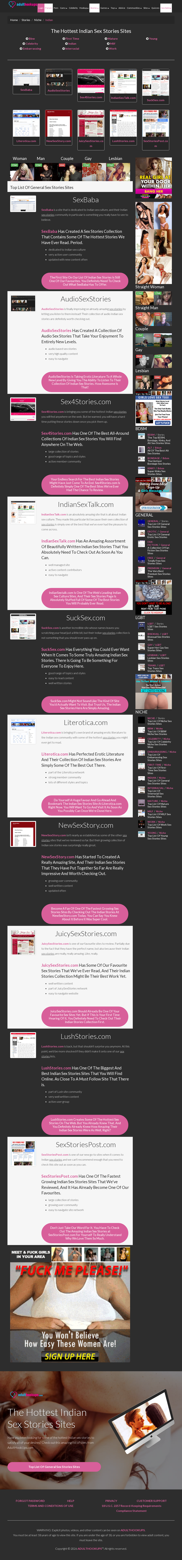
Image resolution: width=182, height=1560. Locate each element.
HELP (70, 1500)
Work (112, 48)
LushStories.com (123, 141)
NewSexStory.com (58, 141)
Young (153, 38)
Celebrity (73, 8)
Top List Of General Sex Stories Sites (54, 1467)
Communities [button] (133, 8)
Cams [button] (63, 8)
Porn (56, 8)
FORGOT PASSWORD (30, 1500)
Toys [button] (113, 8)
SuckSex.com (155, 100)
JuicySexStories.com (55, 943)
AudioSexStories (59, 90)
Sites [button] (145, 8)
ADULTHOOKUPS (133, 1530)
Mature (112, 38)
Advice (122, 8)
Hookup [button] (83, 8)
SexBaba (26, 89)
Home (14, 20)
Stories (26, 20)
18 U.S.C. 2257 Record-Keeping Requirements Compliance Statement (131, 1508)
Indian (49, 20)
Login (41, 8)
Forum (48, 8)
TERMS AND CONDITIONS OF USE (50, 1505)
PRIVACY (111, 1500)
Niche (37, 20)
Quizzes (155, 8)
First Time (72, 38)
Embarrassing (31, 48)
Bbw (31, 38)
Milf (112, 43)
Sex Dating (166, 8)
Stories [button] (93, 8)
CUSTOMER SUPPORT (152, 1500)
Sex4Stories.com (91, 97)
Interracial (72, 48)
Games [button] (104, 8)
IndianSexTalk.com (123, 97)
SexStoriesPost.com (54, 1154)
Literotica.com (26, 141)
